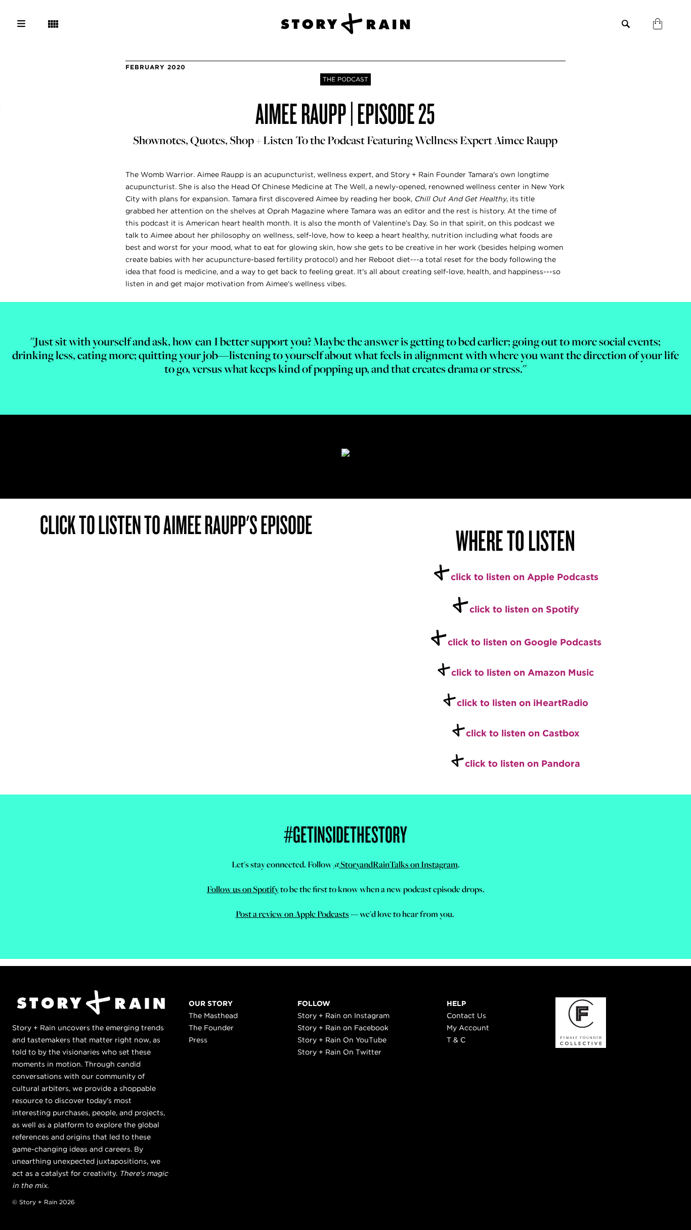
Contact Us (466, 1016)
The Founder (211, 1028)
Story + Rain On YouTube (341, 1040)
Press (198, 1040)
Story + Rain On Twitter (339, 1052)
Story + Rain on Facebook (342, 1028)
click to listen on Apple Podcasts (524, 577)
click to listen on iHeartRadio (522, 702)
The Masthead (213, 1016)
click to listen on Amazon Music (522, 672)
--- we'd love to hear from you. (346, 914)
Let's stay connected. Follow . (346, 864)
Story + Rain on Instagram (343, 1016)
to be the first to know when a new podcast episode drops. (346, 889)
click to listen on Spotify (524, 609)
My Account (468, 1028)
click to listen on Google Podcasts (524, 642)
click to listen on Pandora (522, 763)
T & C (456, 1040)
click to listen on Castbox (523, 733)
